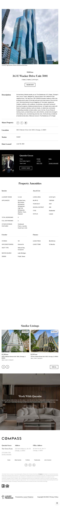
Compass (40, 474)
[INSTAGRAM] (30, 465)
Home (8, 460)
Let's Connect (47, 460)
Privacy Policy (54, 497)
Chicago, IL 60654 (20, 450)
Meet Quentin (18, 460)
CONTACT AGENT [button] (25, 168)
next (11, 60)
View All (54, 367)
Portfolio (28, 460)
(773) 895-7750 (6, 452)
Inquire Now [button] (30, 84)
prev (7, 60)
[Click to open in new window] (17, 122)
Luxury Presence (28, 497)
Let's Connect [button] (30, 407)
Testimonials (37, 460)
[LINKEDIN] (33, 465)
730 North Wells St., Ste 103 (23, 448)
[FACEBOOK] (26, 465)
